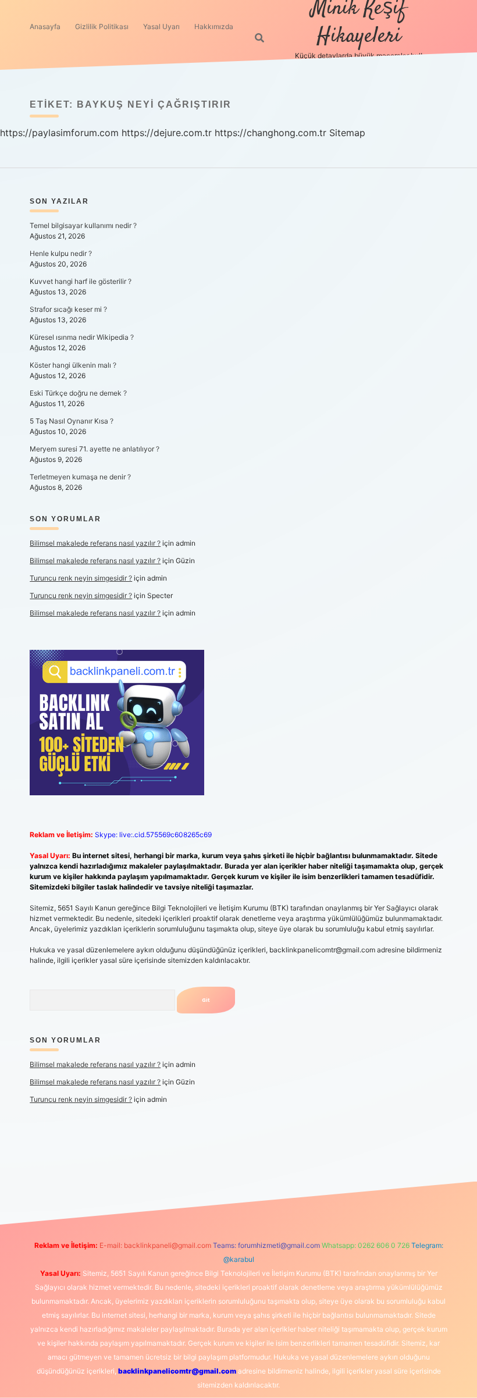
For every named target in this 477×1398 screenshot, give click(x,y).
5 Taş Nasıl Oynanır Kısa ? (71, 421)
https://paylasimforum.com (59, 132)
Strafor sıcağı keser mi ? (68, 309)
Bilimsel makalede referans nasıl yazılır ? (95, 543)
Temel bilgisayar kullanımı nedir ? (83, 225)
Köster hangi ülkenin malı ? (73, 365)
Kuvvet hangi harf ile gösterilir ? (80, 281)
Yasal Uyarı (161, 26)
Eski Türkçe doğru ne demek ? (78, 393)
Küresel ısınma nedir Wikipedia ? (82, 337)
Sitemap (347, 132)
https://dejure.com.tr (167, 132)
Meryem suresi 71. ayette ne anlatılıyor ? (94, 448)
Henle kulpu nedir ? (61, 253)
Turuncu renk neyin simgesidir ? (81, 578)
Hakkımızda (213, 26)
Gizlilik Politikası (102, 26)
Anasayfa (45, 26)
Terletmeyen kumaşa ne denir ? (80, 476)
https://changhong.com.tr (270, 132)
